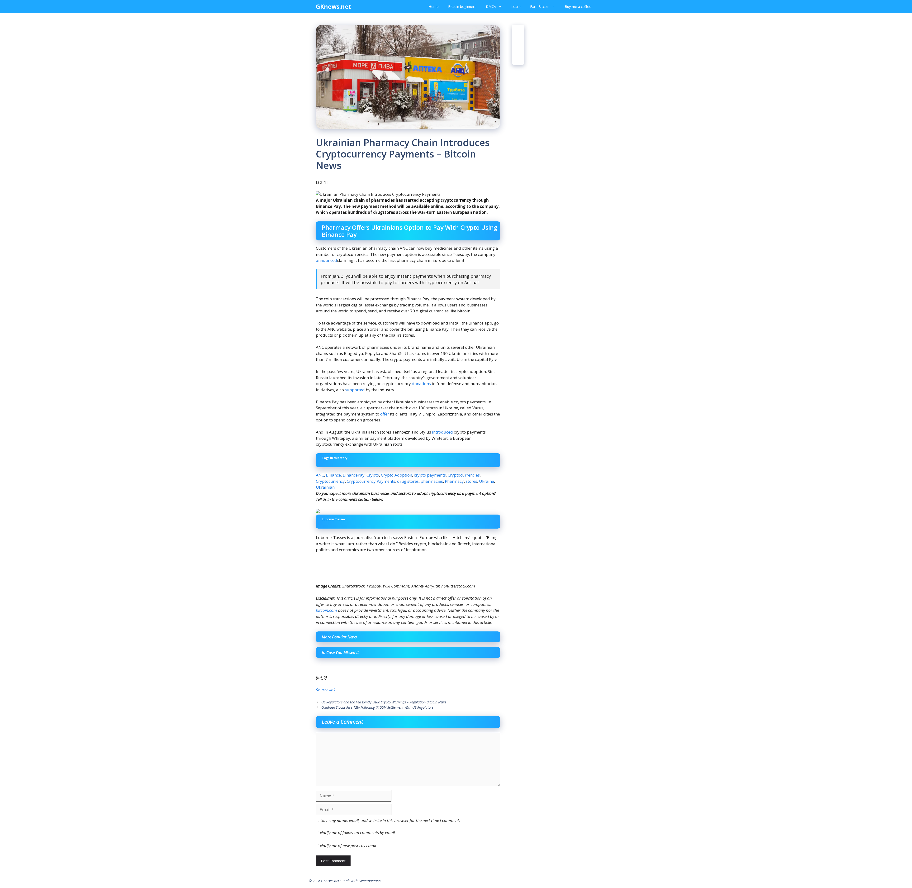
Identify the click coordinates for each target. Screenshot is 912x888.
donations (421, 383)
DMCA (491, 6)
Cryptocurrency (330, 481)
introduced (442, 432)
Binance (333, 475)
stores (471, 481)
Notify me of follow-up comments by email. (358, 832)
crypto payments (430, 475)
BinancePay (354, 475)
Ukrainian (325, 487)
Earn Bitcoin (539, 6)
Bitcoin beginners (462, 6)
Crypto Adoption (396, 475)
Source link (325, 689)
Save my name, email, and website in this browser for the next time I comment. (390, 820)
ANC (320, 475)
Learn (516, 6)
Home (433, 6)
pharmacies (432, 481)
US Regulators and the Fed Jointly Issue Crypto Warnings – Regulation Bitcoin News (383, 702)
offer (384, 414)
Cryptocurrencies (464, 475)
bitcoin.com (326, 610)
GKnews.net (333, 6)
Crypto (372, 475)
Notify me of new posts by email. (348, 845)
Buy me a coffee (578, 6)
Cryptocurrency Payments (371, 481)
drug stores (408, 481)
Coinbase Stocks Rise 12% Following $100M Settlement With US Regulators (377, 707)
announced (326, 260)
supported (355, 389)
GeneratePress (369, 880)
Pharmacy (454, 481)
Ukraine (486, 481)
